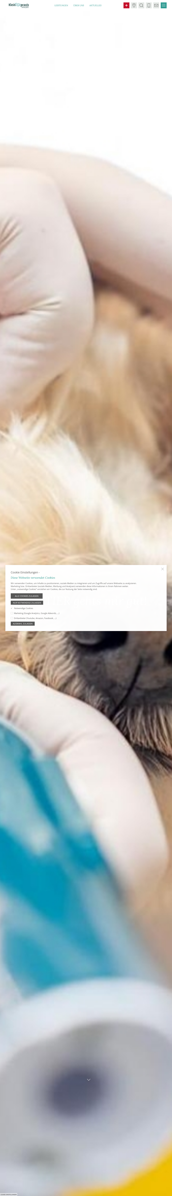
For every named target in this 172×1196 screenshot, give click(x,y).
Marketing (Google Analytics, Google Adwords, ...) (36, 613)
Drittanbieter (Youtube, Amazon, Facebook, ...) (35, 618)
